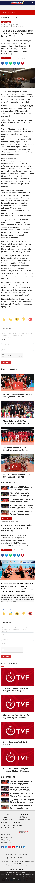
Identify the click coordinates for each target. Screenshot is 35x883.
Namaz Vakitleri (6, 842)
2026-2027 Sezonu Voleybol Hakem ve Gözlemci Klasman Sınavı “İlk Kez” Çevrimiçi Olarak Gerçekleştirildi (17, 770)
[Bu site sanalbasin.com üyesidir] (23, 831)
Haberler (6, 17)
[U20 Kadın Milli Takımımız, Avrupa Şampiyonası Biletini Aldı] (17, 382)
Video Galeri (5, 825)
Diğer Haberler (23, 814)
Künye (20, 854)
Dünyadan (6, 817)
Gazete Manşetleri (7, 837)
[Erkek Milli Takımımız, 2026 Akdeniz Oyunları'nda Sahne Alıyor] (17, 436)
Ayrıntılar (18, 881)
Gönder (6, 362)
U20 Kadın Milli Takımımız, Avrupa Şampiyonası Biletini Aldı (17, 395)
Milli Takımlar (13, 17)
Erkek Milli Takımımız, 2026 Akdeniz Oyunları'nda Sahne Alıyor (15, 449)
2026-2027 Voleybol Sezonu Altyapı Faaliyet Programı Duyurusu (15, 689)
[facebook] (2, 63)
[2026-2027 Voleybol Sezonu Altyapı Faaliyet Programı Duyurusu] (17, 677)
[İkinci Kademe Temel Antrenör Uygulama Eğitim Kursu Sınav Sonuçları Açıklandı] (17, 703)
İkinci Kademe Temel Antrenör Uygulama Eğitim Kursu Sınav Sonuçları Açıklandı (16, 716)
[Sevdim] (17, 316)
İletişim (25, 854)
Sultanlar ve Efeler (24, 820)
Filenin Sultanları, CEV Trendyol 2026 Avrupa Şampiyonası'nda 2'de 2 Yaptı (16, 422)
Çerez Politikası (12, 858)
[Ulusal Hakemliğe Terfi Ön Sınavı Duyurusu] (17, 730)
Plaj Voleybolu (7, 820)
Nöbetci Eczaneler (7, 840)
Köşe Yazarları (5, 828)
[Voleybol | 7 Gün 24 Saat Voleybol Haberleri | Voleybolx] (17, 3)
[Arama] (32, 3)
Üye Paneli (16, 822)
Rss (7, 854)
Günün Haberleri (18, 825)
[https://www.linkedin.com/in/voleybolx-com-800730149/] (17, 847)
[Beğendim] (3, 316)
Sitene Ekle (13, 854)
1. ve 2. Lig (6, 814)
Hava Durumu (5, 834)
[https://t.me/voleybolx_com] (24, 847)
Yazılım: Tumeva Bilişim (17, 869)
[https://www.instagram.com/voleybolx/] (9, 847)
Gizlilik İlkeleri (22, 858)
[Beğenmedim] (23, 316)
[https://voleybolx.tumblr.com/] (20, 847)
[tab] (6, 328)
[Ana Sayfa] (2, 17)
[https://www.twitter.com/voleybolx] (6, 847)
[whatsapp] (10, 63)
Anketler (4, 832)
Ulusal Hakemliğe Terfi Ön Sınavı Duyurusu (17, 743)
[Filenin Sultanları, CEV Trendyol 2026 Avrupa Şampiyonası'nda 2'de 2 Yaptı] (17, 409)
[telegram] (14, 63)
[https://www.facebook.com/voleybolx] (2, 847)
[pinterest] (22, 63)
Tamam (24, 881)
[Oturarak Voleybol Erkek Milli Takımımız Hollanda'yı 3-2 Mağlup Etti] (17, 570)
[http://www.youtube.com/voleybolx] (13, 847)
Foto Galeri (4, 822)
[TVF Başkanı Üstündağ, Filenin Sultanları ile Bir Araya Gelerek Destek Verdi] (17, 78)
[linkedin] (18, 63)
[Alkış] (10, 316)
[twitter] (6, 63)
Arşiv (14, 828)
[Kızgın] (30, 316)
